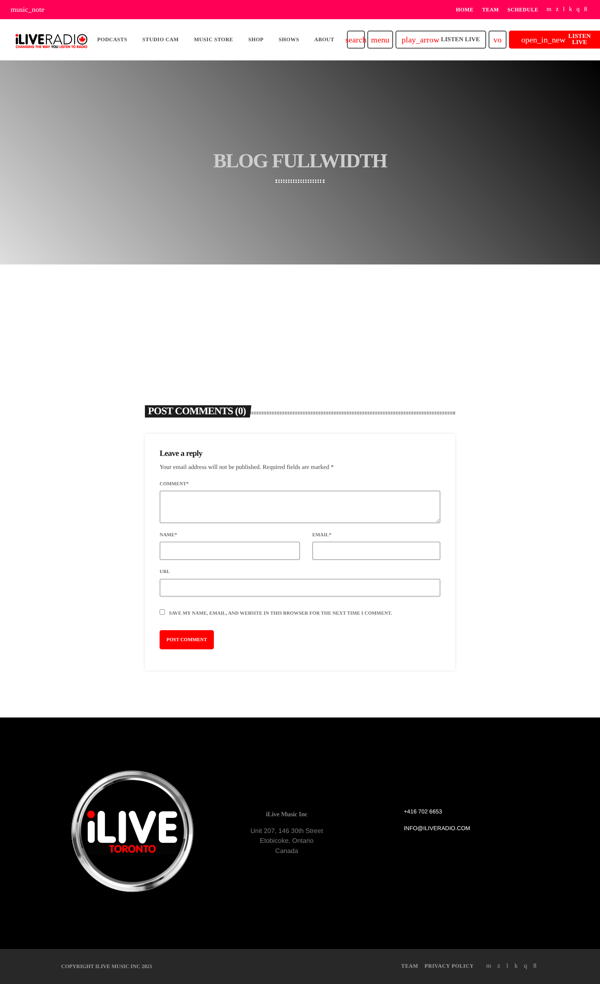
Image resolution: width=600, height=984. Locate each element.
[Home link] (51, 39)
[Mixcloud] (570, 10)
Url (165, 571)
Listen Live (441, 39)
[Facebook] (585, 10)
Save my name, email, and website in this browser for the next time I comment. (280, 613)
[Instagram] (578, 10)
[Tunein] (564, 10)
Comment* (174, 483)
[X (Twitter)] (557, 10)
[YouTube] (549, 10)
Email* (321, 535)
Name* (168, 535)
